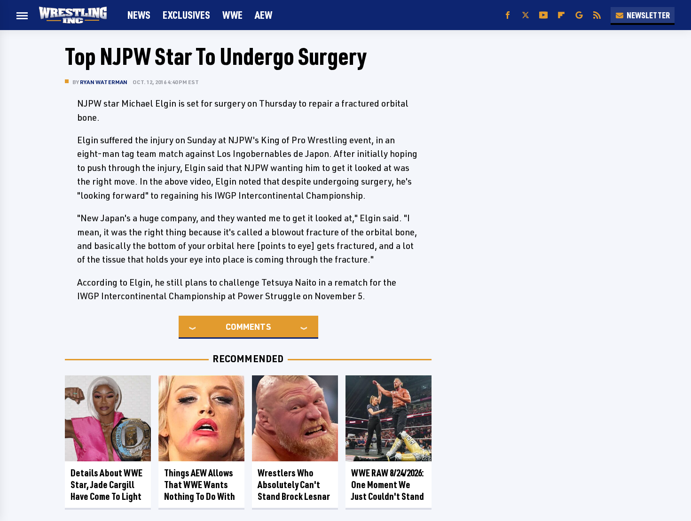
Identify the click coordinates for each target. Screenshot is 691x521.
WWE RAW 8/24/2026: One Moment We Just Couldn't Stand (387, 484)
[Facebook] (507, 15)
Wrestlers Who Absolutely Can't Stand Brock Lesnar (294, 484)
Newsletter (648, 15)
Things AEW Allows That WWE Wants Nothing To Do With (199, 484)
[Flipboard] (561, 15)
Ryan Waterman (104, 82)
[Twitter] (525, 15)
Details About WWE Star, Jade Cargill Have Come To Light (106, 484)
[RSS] (597, 15)
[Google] (579, 15)
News (138, 14)
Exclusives (186, 14)
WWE (232, 14)
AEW (263, 14)
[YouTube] (543, 15)
